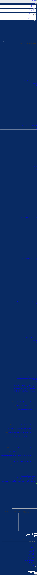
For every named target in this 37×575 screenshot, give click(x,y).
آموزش (34, 550)
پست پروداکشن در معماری (31, 13)
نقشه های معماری (32, 5)
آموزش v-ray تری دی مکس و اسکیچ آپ (29, 555)
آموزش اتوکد (33, 11)
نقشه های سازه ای (32, 7)
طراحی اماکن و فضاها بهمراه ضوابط (31, 15)
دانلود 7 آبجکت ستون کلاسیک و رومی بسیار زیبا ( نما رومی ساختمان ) (27, 478)
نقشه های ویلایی (32, 547)
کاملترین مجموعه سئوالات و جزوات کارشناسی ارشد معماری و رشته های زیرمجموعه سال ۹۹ (24, 388)
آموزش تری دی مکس (31, 551)
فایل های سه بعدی (32, 19)
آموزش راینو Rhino (32, 552)
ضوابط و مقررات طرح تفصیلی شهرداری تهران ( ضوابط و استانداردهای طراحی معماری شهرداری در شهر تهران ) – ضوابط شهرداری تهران (18, 481)
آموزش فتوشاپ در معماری (31, 9)
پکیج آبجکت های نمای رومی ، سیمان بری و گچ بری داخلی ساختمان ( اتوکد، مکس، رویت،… (24, 385)
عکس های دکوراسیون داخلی (31, 17)
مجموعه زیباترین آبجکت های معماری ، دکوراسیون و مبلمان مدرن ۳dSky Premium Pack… (24, 390)
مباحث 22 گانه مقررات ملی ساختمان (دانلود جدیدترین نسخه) (28, 475)
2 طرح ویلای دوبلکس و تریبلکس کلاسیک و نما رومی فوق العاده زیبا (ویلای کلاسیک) (25, 477)
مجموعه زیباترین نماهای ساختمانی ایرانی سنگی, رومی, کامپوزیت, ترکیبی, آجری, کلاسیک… (24, 391)
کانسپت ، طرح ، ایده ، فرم (31, 562)
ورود (30, 572)
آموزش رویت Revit (32, 10)
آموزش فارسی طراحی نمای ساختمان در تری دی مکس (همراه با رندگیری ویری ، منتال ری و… (24, 384)
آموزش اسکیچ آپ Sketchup (30, 554)
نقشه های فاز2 (32, 6)
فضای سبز (33, 565)
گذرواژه (36, 571)
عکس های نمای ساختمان (30, 18)
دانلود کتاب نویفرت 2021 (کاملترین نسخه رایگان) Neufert (28, 476)
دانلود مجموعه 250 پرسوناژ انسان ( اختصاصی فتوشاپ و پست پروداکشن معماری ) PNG (24, 480)
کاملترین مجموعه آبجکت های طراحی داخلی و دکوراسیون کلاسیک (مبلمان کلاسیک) (25, 387)
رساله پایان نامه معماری (31, 559)
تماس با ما (33, 20)
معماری (34, 556)
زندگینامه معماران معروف (31, 14)
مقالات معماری (31, 16)
